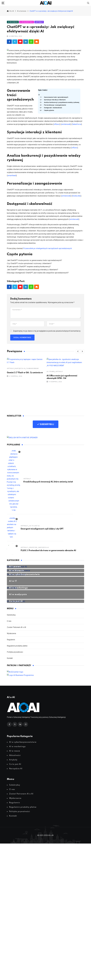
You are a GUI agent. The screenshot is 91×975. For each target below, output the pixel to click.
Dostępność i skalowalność (53, 107)
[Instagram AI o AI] (25, 724)
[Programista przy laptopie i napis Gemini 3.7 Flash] (25, 361)
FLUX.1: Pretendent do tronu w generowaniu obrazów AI (48, 551)
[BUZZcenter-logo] (15, 672)
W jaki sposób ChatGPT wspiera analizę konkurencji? (29, 266)
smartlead (12, 175)
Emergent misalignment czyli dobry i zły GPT (42, 529)
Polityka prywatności (15, 652)
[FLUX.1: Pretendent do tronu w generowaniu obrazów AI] (12, 549)
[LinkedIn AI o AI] (20, 724)
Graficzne (33, 547)
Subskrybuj (11, 615)
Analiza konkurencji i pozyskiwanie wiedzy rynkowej (61, 102)
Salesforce (76, 124)
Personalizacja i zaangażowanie (55, 105)
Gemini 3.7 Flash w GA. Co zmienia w (25, 373)
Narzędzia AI (20, 368)
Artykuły (10, 368)
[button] (78, 351)
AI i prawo (51, 371)
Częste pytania (49, 110)
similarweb (65, 124)
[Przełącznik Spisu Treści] (39, 94)
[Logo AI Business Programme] (20, 675)
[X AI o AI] (14, 41)
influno (56, 124)
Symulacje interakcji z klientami (55, 100)
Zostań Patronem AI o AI (16, 627)
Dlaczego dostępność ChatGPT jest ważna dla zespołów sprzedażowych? (38, 273)
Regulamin (11, 640)
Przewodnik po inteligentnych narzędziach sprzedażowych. (47, 248)
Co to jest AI (34, 526)
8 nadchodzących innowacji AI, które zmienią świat (48, 482)
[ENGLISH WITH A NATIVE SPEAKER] (22, 437)
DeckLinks (76, 196)
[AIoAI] (46, 3)
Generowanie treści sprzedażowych (56, 97)
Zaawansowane (32, 368)
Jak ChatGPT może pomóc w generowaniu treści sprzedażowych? (34, 260)
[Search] (88, 3)
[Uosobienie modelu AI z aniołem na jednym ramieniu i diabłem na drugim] (12, 527)
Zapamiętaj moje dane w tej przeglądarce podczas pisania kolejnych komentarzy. (47, 331)
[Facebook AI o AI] (9, 41)
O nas (9, 621)
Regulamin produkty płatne (17, 646)
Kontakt (10, 658)
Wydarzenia (11, 633)
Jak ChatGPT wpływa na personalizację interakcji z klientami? (32, 269)
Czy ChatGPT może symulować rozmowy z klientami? (29, 263)
